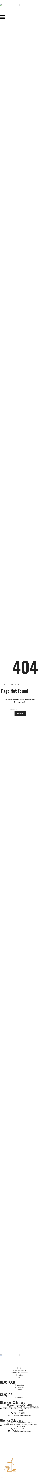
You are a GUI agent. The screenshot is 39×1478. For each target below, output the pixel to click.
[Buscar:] (19, 709)
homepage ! (19, 702)
